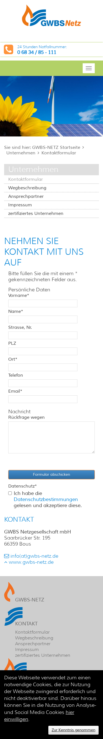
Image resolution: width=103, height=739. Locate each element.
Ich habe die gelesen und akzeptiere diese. (48, 499)
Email (15, 391)
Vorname (18, 295)
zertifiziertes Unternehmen (35, 213)
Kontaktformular (58, 153)
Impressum (20, 205)
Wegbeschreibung (27, 188)
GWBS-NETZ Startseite (56, 147)
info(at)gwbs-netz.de (34, 556)
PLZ (12, 343)
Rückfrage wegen (26, 417)
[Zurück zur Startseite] (51, 16)
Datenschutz (22, 486)
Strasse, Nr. (20, 327)
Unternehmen (20, 153)
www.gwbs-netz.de (31, 562)
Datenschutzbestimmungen (46, 499)
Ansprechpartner (26, 196)
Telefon (15, 375)
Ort (12, 359)
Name (15, 311)
